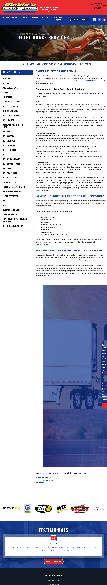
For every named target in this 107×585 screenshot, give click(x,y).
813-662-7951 (99, 8)
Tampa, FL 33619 (45, 34)
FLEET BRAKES (85, 64)
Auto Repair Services (53, 580)
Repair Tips (34, 17)
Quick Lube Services (44, 480)
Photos (14, 17)
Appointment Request (58, 18)
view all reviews (53, 561)
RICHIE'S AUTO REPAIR (31, 64)
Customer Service (43, 478)
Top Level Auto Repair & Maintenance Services (60, 64)
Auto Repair (24, 17)
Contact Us (44, 17)
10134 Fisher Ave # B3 (34, 34)
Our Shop (6, 17)
